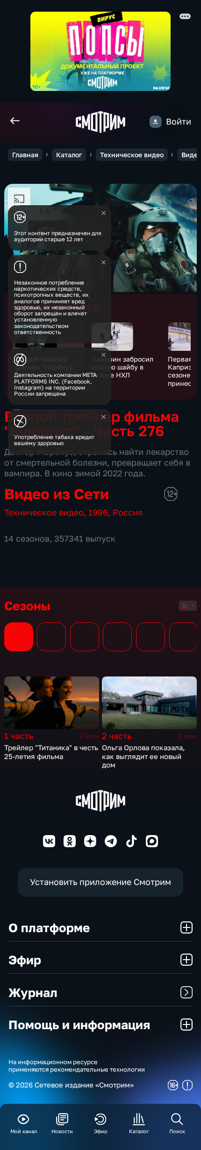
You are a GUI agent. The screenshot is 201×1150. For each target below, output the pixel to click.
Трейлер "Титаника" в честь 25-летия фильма (51, 751)
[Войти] (156, 122)
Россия (128, 512)
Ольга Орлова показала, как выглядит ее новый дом (143, 756)
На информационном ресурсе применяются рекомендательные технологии (76, 1066)
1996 (98, 512)
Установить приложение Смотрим (100, 882)
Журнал (32, 992)
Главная (25, 155)
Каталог (69, 155)
